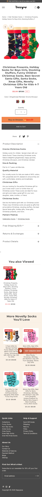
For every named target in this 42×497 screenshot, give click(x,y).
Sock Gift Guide (29, 422)
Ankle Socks (6, 429)
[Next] (11, 26)
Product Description (13, 144)
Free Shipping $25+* (13, 226)
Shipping (26, 424)
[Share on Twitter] (24, 136)
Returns (26, 427)
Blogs (4, 455)
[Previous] (5, 26)
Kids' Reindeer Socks (15, 17)
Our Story (5, 446)
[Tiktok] (9, 487)
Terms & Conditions (30, 433)
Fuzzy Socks (6, 424)
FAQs (25, 429)
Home (4, 17)
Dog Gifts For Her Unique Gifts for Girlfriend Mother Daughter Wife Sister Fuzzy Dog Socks (11, 392)
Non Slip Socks (7, 427)
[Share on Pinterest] (28, 136)
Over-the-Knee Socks (9, 436)
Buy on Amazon (20, 120)
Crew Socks (6, 431)
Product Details (10, 241)
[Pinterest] (3, 487)
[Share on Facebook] (20, 136)
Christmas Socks (24, 219)
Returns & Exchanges (13, 233)
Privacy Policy (28, 431)
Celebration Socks (9, 219)
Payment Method (8, 453)
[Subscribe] (37, 476)
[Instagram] (6, 487)
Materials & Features (9, 451)
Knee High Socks (8, 433)
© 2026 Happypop (16, 490)
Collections (6, 422)
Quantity (21, 107)
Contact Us (6, 449)
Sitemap (5, 458)
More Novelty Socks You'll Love (22, 318)
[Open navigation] (3, 7)
